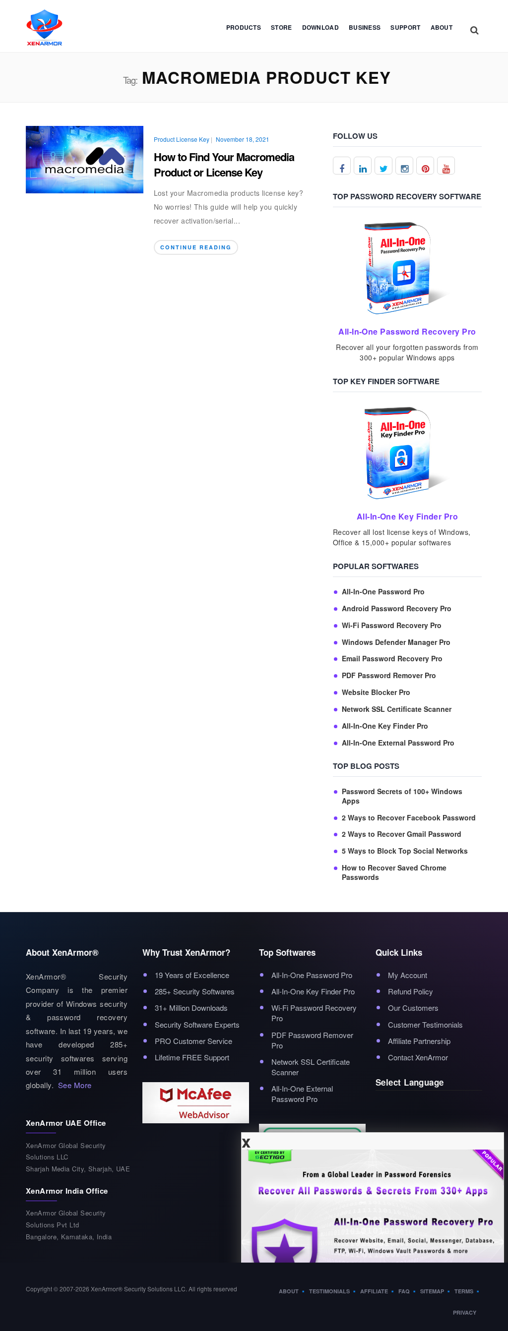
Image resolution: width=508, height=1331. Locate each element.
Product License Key (181, 139)
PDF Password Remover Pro (389, 675)
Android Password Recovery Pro (396, 608)
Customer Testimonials (425, 1024)
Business (365, 27)
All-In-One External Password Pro (398, 743)
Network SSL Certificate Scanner (396, 709)
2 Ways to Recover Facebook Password (409, 817)
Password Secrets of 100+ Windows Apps (402, 796)
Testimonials (329, 1291)
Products (243, 27)
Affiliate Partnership (419, 1041)
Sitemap (432, 1291)
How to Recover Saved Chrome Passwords (394, 872)
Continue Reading (196, 247)
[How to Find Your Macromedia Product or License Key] (84, 158)
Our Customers (413, 1007)
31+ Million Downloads (191, 1007)
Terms (463, 1291)
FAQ (404, 1291)
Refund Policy (410, 991)
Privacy (464, 1312)
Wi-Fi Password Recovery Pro (392, 625)
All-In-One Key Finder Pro (385, 726)
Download (320, 27)
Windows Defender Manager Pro (396, 642)
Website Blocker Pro (376, 692)
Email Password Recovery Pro (392, 658)
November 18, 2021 (242, 139)
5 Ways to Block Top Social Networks (405, 851)
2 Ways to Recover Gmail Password (401, 834)
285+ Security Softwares (195, 991)
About (442, 27)
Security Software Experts (197, 1024)
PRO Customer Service (193, 1041)
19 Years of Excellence (192, 975)
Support (405, 27)
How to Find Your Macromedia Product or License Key (224, 164)
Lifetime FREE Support (192, 1057)
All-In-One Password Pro (383, 591)
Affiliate (374, 1291)
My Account (407, 975)
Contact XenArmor (418, 1057)
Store (281, 27)
